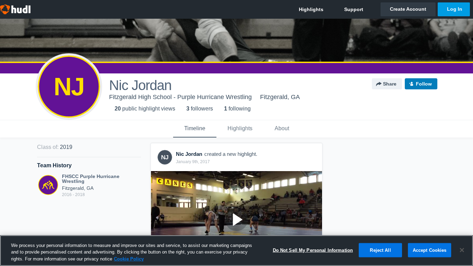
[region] (236, 250)
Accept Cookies (430, 249)
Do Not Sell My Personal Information (313, 249)
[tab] (194, 129)
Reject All (380, 249)
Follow (424, 84)
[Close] (462, 250)
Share (389, 84)
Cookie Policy (129, 258)
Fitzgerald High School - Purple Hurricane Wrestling (180, 97)
